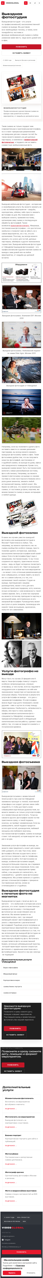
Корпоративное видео (11, 980)
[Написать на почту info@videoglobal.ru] (30, 3)
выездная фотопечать (20, 226)
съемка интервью (9, 993)
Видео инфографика (10, 967)
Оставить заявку (21, 53)
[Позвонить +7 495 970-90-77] (26, 3)
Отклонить (30, 1273)
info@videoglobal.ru (9, 1257)
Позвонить (21, 47)
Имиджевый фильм (10, 974)
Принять (12, 1273)
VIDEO (13, 1227)
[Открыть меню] (39, 3)
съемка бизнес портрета (12, 986)
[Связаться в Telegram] (35, 3)
